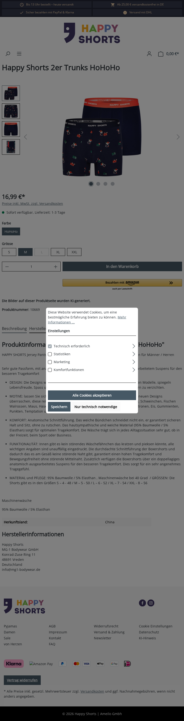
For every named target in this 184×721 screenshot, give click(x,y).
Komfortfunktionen (69, 369)
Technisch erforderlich (72, 346)
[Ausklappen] (134, 345)
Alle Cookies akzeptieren (92, 395)
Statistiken (62, 354)
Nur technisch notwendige (96, 406)
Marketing (62, 362)
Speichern (59, 406)
